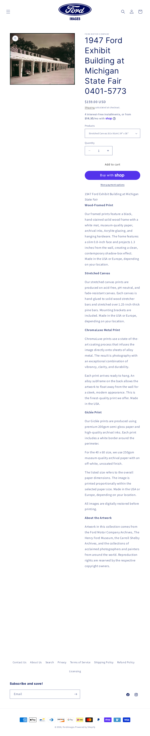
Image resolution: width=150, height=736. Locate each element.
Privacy (62, 662)
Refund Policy (126, 662)
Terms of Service (80, 662)
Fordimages (69, 727)
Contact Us (20, 662)
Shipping (90, 107)
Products (90, 125)
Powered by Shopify (85, 727)
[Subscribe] (75, 694)
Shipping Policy (103, 662)
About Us (36, 662)
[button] (8, 11)
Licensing (75, 671)
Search (50, 662)
